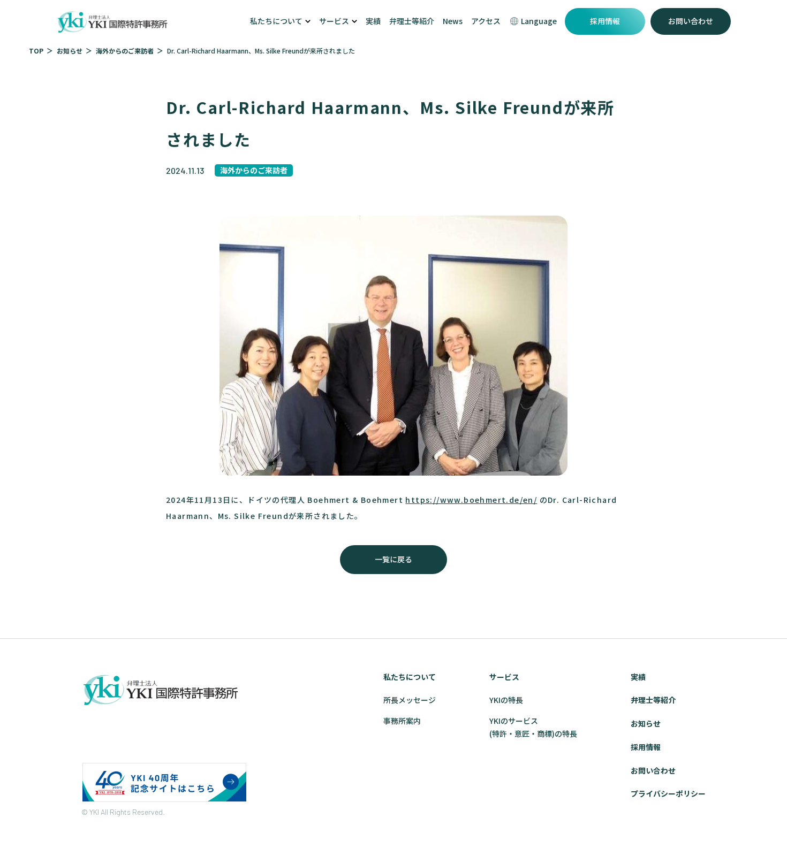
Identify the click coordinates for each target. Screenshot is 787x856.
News (453, 21)
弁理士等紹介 (411, 21)
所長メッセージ (409, 699)
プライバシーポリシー (668, 793)
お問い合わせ (690, 21)
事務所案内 (402, 720)
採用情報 (605, 21)
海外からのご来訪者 (125, 50)
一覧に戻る (393, 559)
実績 (373, 21)
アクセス (486, 21)
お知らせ (69, 50)
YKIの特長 (506, 699)
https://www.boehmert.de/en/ (471, 499)
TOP (36, 50)
